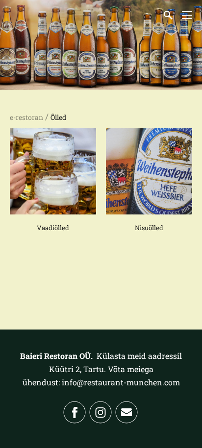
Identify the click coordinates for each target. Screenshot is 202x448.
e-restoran (26, 117)
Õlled (58, 117)
